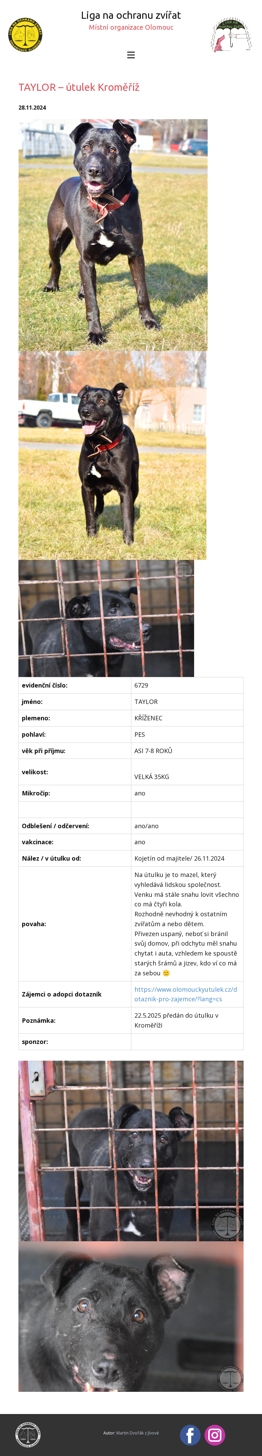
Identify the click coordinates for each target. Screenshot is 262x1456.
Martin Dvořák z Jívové (137, 1433)
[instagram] (214, 1435)
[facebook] (190, 1435)
